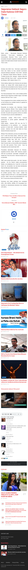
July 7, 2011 (13, 17)
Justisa (4, 326)
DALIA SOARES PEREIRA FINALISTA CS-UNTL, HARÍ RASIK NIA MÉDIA (9, 494)
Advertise (8, 562)
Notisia (6, 6)
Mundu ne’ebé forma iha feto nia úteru (12, 279)
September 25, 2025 (5, 357)
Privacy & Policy (15, 562)
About (2, 562)
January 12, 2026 (5, 256)
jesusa (6, 17)
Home (2, 6)
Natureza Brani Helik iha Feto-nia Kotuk (12, 329)
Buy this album (9, 424)
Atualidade (5, 275)
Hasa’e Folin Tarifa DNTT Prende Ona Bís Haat (15, 516)
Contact (22, 562)
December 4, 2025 (5, 307)
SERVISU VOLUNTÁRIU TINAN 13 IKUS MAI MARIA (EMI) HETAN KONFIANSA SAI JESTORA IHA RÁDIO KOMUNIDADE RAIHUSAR (15, 510)
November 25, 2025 (5, 331)
